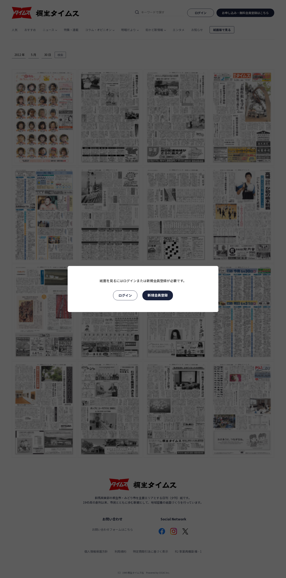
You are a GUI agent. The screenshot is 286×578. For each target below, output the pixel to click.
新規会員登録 (158, 295)
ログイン (125, 295)
